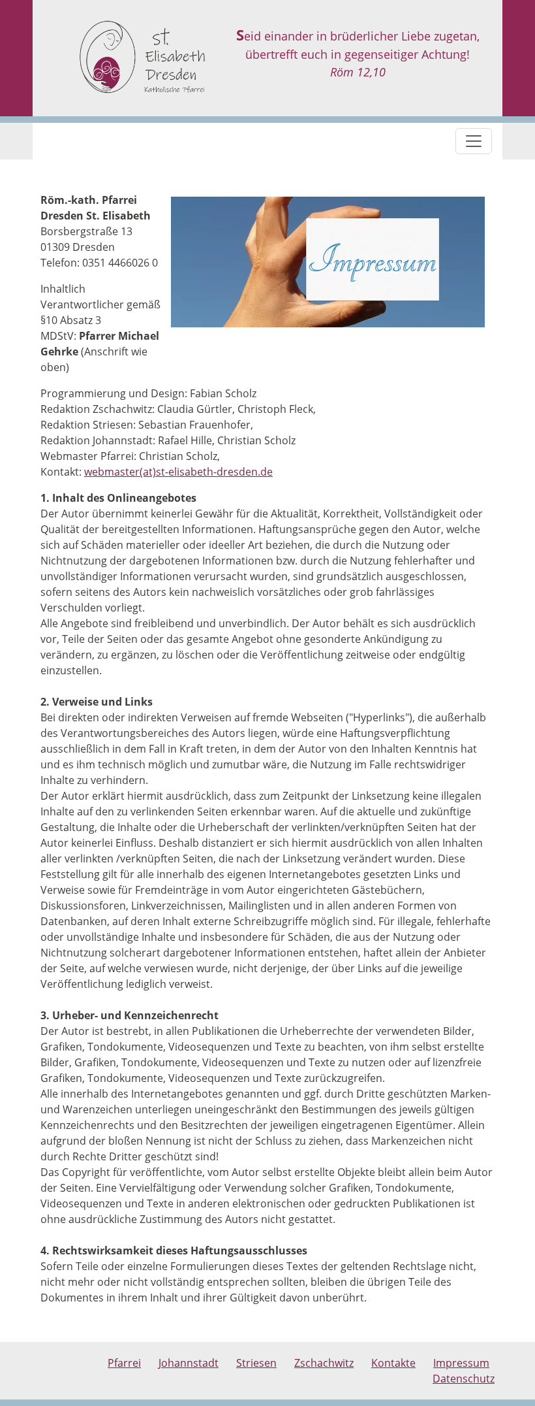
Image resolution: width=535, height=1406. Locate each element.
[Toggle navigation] (473, 141)
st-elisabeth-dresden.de (214, 472)
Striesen (256, 1363)
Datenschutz (464, 1378)
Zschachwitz (324, 1363)
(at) (148, 472)
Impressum (461, 1363)
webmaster (112, 472)
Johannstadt (189, 1363)
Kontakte (393, 1363)
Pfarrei (124, 1363)
